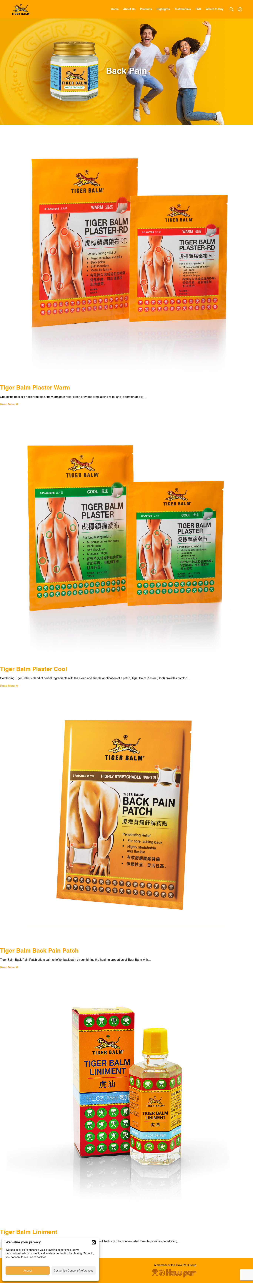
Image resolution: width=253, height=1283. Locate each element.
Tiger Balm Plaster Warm (35, 388)
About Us (129, 9)
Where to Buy (214, 9)
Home (115, 9)
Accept (27, 1270)
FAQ (198, 9)
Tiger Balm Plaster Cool (33, 669)
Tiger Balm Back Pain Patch (39, 951)
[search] (232, 9)
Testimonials (182, 9)
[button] (94, 1242)
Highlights (163, 9)
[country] (240, 9)
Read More (7, 404)
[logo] (21, 9)
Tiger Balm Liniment (28, 1232)
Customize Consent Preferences (73, 1270)
